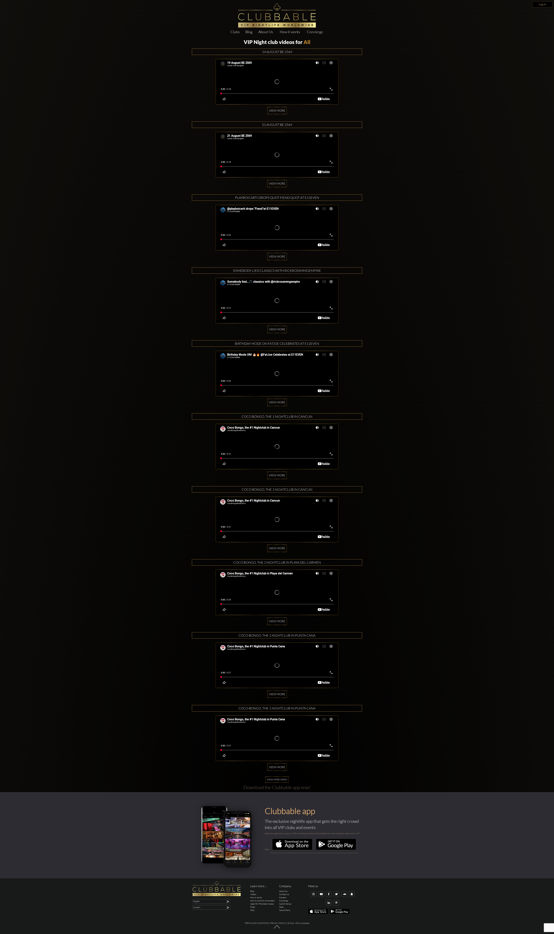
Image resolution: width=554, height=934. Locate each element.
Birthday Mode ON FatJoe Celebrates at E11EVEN (277, 343)
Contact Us (284, 894)
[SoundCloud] (344, 894)
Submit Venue (285, 904)
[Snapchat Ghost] (352, 894)
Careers (282, 897)
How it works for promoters (262, 900)
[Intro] (277, 928)
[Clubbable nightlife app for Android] (336, 849)
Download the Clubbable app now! (277, 787)
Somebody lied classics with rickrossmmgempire (277, 271)
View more (277, 110)
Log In (542, 4)
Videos (253, 894)
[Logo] (277, 16)
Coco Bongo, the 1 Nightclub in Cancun (277, 416)
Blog (248, 32)
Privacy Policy (278, 923)
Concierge (315, 32)
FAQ (252, 910)
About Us (265, 32)
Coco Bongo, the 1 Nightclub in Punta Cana (277, 635)
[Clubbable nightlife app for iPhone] (292, 849)
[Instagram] (313, 894)
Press (252, 907)
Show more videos (277, 779)
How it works (290, 32)
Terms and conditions (257, 923)
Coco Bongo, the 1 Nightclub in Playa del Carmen (277, 562)
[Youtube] (321, 894)
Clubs (235, 32)
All (307, 42)
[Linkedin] (329, 903)
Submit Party (284, 910)
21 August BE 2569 (277, 125)
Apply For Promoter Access (262, 904)
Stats (281, 907)
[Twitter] (336, 894)
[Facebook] (329, 894)
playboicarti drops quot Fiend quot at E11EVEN (277, 198)
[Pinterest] (336, 903)
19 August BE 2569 (277, 52)
